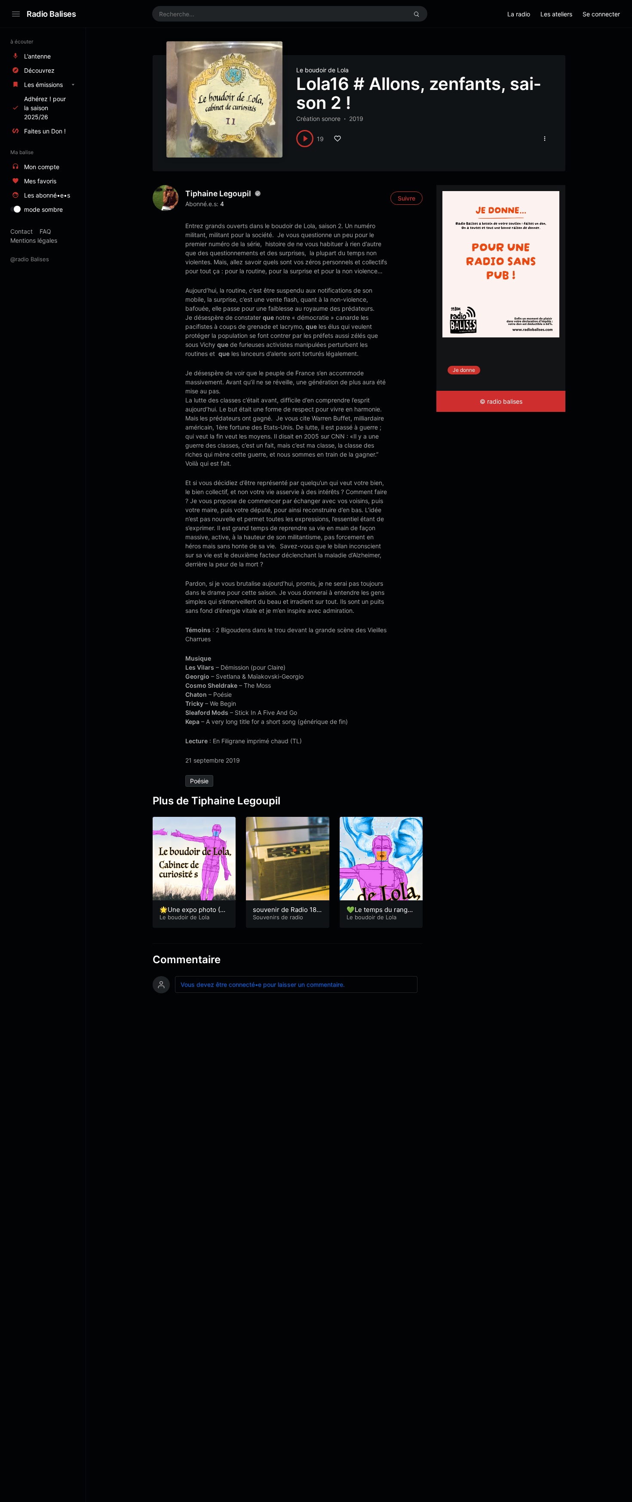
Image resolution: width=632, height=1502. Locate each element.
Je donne (464, 370)
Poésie (199, 781)
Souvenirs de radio (278, 917)
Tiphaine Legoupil (218, 193)
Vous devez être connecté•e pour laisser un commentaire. (263, 984)
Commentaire (187, 959)
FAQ (45, 231)
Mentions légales (33, 240)
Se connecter (601, 14)
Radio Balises (51, 14)
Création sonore (318, 118)
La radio (518, 14)
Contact (21, 231)
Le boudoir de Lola (322, 70)
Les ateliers (556, 14)
